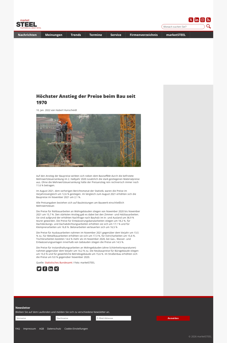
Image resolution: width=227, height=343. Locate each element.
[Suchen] (208, 26)
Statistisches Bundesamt (58, 262)
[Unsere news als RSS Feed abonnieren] (208, 19)
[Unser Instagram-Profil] (202, 19)
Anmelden (173, 318)
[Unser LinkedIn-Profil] (196, 19)
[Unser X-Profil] (191, 19)
